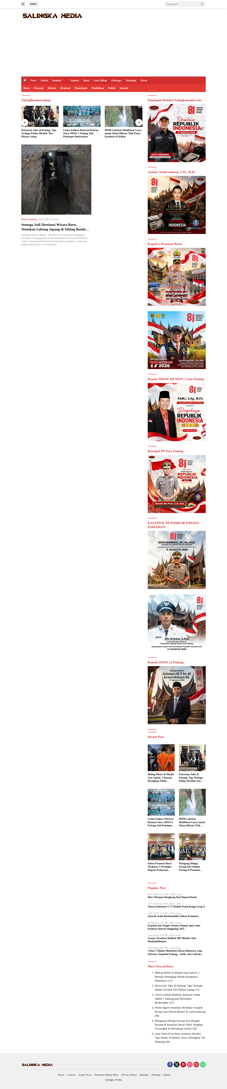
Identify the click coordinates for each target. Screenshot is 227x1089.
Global (44, 80)
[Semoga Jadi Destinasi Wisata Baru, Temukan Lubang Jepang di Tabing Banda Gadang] (56, 179)
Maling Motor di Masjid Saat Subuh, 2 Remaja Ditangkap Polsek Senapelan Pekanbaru (161, 778)
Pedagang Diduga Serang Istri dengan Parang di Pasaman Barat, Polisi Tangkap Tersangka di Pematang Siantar (191, 867)
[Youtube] (196, 1065)
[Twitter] (176, 1065)
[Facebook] (170, 1065)
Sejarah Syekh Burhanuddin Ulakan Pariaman (173, 916)
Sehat (86, 80)
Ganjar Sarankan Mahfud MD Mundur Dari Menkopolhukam (172, 940)
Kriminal (65, 88)
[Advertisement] (113, 50)
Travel (143, 80)
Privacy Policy (129, 1075)
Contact (71, 1075)
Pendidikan (98, 88)
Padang (32, 219)
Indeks (33, 3)
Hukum (52, 88)
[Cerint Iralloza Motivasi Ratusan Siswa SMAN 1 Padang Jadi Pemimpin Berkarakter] (82, 116)
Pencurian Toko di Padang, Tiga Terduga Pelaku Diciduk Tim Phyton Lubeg (38, 133)
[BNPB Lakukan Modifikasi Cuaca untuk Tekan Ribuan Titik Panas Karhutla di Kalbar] (123, 116)
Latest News (85, 1075)
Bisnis (26, 88)
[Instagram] (190, 1065)
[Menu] (23, 4)
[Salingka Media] (52, 15)
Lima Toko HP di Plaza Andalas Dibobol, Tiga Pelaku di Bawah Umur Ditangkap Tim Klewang (180, 1037)
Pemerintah (81, 88)
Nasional (56, 80)
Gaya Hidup (100, 80)
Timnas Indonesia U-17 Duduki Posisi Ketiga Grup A (176, 906)
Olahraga (116, 80)
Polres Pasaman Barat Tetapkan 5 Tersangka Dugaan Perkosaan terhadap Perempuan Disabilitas (159, 867)
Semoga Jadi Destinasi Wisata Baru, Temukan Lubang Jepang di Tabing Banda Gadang (53, 229)
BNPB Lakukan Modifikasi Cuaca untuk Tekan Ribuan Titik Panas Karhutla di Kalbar (123, 133)
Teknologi (131, 80)
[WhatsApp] (203, 1065)
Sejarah (124, 88)
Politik (111, 88)
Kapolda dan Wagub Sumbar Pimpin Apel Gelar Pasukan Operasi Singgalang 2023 (174, 927)
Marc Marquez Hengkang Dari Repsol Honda (172, 897)
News (33, 80)
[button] (202, 4)
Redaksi (144, 1075)
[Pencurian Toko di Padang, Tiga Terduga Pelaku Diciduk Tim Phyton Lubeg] (40, 116)
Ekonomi (39, 88)
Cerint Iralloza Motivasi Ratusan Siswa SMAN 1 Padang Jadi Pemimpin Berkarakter (80, 133)
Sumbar (74, 80)
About (60, 1075)
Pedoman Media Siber (106, 1075)
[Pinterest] (183, 1065)
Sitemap (155, 1075)
